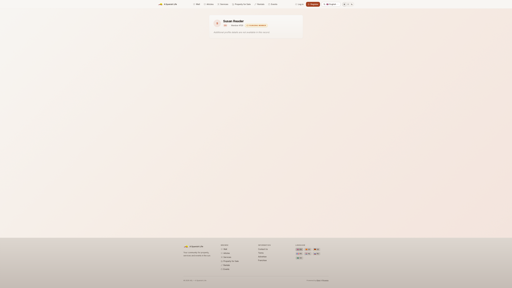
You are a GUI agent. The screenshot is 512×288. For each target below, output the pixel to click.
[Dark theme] (352, 4)
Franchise (262, 260)
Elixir (319, 280)
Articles (210, 4)
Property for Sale (243, 4)
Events (274, 4)
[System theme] (344, 4)
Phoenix (325, 280)
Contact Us (263, 249)
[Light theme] (348, 4)
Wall (198, 4)
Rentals (260, 4)
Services (224, 4)
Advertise (262, 256)
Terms (261, 253)
